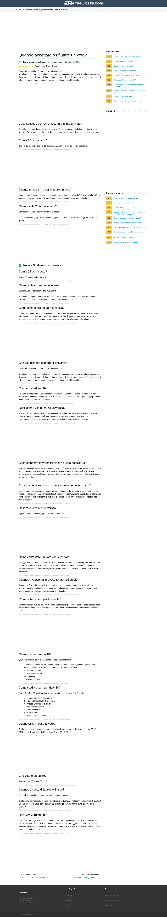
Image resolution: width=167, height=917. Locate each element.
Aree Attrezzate (70, 905)
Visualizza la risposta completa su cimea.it (55, 833)
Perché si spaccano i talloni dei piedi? (128, 223)
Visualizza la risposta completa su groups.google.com (59, 281)
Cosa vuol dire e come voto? (125, 80)
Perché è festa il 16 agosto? (124, 238)
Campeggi (68, 900)
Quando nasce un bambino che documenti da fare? (130, 233)
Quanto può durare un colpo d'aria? (127, 218)
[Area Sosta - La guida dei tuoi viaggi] (83, 5)
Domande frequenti (30, 10)
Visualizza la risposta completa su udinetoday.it (57, 149)
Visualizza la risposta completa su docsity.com (57, 517)
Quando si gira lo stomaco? (124, 203)
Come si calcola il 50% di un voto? (127, 57)
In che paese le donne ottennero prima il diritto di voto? (129, 85)
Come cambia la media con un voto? (128, 101)
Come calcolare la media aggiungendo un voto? (130, 91)
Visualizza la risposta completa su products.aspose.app (59, 785)
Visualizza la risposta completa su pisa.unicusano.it (58, 84)
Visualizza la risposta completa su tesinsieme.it (57, 719)
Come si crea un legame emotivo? (86, 878)
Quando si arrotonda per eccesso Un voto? (130, 75)
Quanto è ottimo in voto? (123, 61)
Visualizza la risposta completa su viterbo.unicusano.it (59, 423)
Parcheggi (68, 896)
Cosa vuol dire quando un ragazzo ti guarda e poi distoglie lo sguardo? (131, 213)
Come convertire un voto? (124, 66)
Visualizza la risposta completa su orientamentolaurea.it (59, 736)
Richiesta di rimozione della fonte (31, 84)
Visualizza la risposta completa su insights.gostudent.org (60, 323)
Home (18, 10)
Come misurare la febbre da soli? (126, 198)
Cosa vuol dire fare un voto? (124, 96)
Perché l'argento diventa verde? (126, 242)
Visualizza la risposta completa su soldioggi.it (56, 614)
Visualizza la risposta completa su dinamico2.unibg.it (58, 403)
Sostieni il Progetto (112, 900)
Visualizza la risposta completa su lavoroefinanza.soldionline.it (61, 594)
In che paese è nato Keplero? (125, 207)
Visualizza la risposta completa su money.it (56, 575)
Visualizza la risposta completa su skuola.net (56, 224)
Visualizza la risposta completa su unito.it (55, 201)
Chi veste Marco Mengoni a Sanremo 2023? (131, 227)
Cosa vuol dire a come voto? (125, 71)
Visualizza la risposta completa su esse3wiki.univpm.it (59, 136)
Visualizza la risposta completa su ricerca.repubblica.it (59, 481)
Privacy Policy (110, 905)
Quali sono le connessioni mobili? (33, 878)
